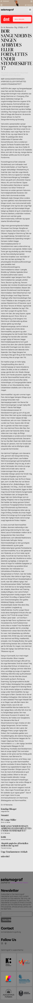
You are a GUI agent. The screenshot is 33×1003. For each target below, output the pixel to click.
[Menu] (30, 10)
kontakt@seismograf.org (11, 932)
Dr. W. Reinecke (7, 27)
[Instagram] (2, 943)
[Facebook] (5, 943)
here (9, 908)
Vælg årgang (19, 19)
